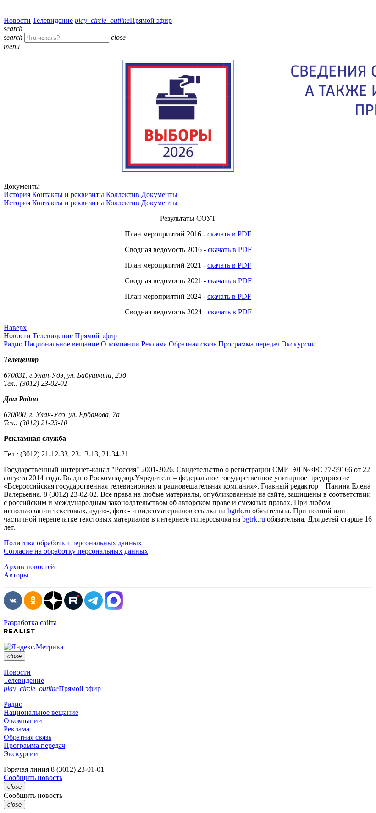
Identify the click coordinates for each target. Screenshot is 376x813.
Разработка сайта (30, 622)
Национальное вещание (61, 344)
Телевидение (53, 20)
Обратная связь (192, 344)
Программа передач (249, 344)
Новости (17, 20)
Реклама (154, 344)
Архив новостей (29, 567)
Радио (13, 344)
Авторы (16, 575)
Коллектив (122, 194)
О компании (120, 344)
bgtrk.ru (238, 511)
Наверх (15, 327)
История (17, 194)
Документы (159, 194)
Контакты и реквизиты (68, 194)
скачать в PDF (229, 234)
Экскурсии (299, 344)
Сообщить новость (33, 777)
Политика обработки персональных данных (73, 543)
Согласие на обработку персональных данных (76, 551)
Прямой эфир (123, 20)
